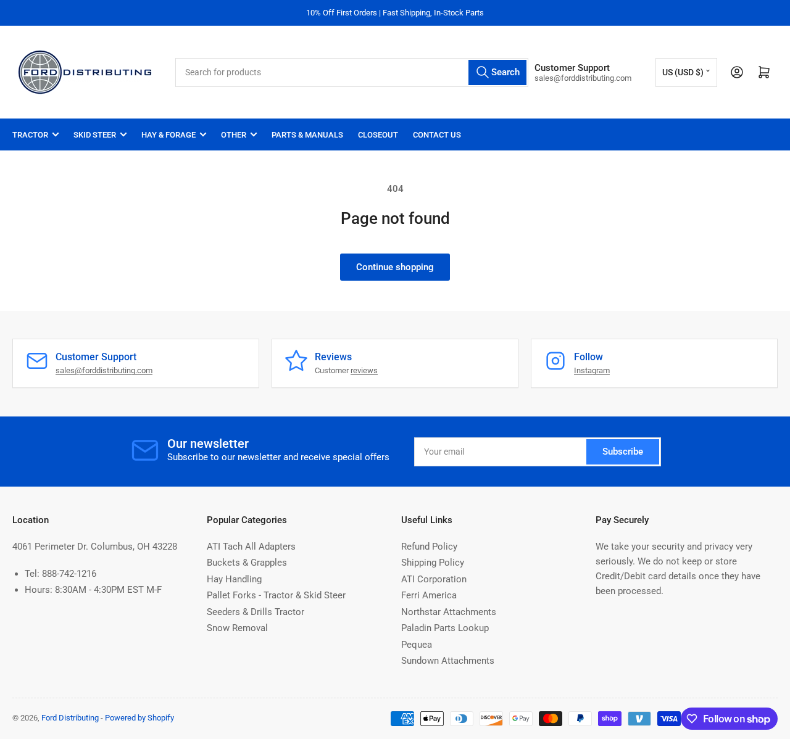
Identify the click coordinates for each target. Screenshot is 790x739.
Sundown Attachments (447, 660)
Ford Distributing (70, 717)
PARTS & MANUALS (307, 134)
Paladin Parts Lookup (445, 628)
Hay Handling (234, 579)
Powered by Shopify (139, 717)
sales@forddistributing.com (104, 370)
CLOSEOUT (378, 134)
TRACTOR (30, 134)
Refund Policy (429, 546)
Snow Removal (237, 628)
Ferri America (429, 595)
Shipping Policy (432, 562)
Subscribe (622, 451)
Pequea (416, 644)
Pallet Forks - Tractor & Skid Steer (276, 595)
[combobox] (351, 72)
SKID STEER (94, 134)
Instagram (592, 370)
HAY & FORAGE (168, 134)
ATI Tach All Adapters (251, 546)
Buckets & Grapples (247, 562)
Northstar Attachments (448, 611)
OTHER (233, 134)
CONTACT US (437, 134)
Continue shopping (395, 267)
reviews (364, 370)
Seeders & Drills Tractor (255, 611)
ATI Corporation (434, 579)
